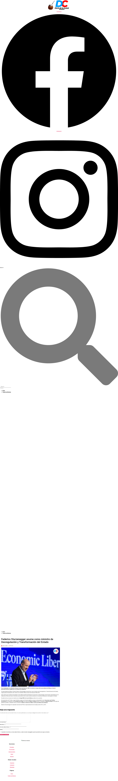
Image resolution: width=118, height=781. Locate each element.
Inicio (3, 390)
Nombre (2, 724)
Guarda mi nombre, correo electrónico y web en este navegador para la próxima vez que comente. (25, 732)
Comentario (3, 722)
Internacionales (12, 751)
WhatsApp (12, 767)
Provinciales (12, 749)
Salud (12, 754)
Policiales (12, 747)
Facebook (12, 763)
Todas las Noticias (6, 392)
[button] (59, 512)
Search (1, 267)
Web (1, 729)
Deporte (12, 756)
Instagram (12, 765)
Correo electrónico (5, 727)
